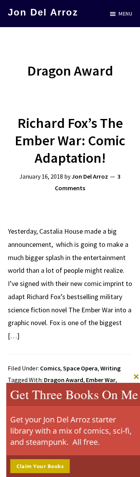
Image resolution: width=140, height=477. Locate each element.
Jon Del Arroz (43, 12)
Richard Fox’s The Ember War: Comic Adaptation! (70, 140)
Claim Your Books (37, 466)
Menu (125, 13)
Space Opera (80, 368)
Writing (110, 368)
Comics (50, 368)
